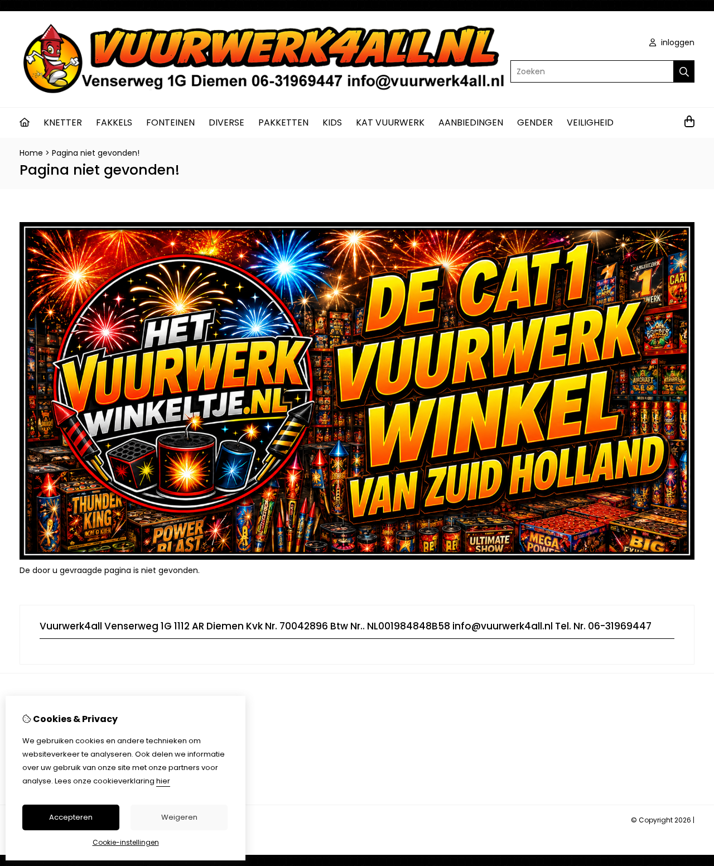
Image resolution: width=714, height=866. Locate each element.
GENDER (535, 122)
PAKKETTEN (283, 122)
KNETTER (63, 122)
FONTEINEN (170, 122)
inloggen (676, 42)
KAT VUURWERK (390, 122)
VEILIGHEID (590, 122)
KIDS (332, 122)
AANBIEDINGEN (470, 122)
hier (163, 781)
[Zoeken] (684, 71)
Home (31, 152)
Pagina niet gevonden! (95, 152)
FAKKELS (114, 122)
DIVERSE (226, 122)
